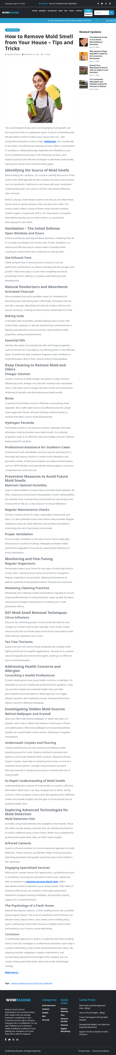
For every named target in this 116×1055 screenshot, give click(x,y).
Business (42, 11)
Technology (52, 11)
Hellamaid (48, 983)
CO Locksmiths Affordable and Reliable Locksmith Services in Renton (98, 83)
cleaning (14, 983)
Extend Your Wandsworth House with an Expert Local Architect (99, 69)
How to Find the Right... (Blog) (92, 1012)
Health (45, 1012)
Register (88, 14)
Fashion (45, 1009)
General (64, 1025)
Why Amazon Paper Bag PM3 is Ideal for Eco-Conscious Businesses (98, 54)
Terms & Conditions (100, 1051)
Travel (71, 11)
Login (88, 11)
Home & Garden (12, 30)
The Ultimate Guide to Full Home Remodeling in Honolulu (98, 40)
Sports (34, 11)
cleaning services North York (31, 983)
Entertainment (49, 1005)
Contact (79, 11)
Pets (66, 11)
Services (45, 1020)
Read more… (12, 972)
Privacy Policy (85, 1051)
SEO (44, 1016)
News (61, 11)
